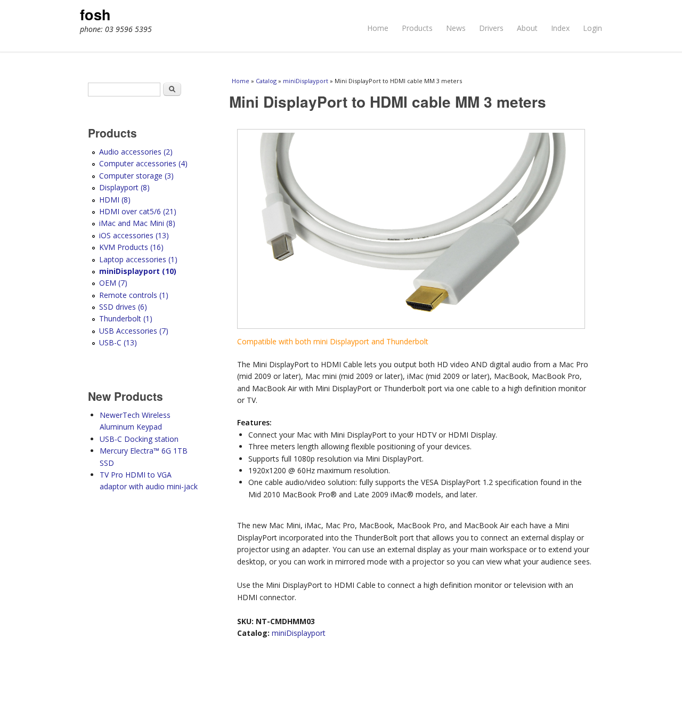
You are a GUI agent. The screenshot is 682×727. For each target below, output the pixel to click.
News (456, 28)
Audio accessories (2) (136, 152)
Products (417, 28)
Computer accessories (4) (143, 163)
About (527, 28)
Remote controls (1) (133, 295)
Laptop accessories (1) (138, 259)
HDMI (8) (115, 200)
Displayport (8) (124, 187)
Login (592, 28)
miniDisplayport (305, 81)
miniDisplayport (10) (137, 271)
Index (560, 28)
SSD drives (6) (123, 307)
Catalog (266, 81)
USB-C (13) (118, 342)
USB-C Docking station (139, 439)
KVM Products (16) (131, 247)
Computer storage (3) (136, 176)
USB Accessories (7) (133, 331)
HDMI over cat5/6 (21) (137, 211)
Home (377, 28)
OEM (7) (113, 283)
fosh (95, 14)
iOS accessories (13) (134, 235)
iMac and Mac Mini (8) (137, 223)
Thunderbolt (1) (125, 318)
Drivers (491, 28)
